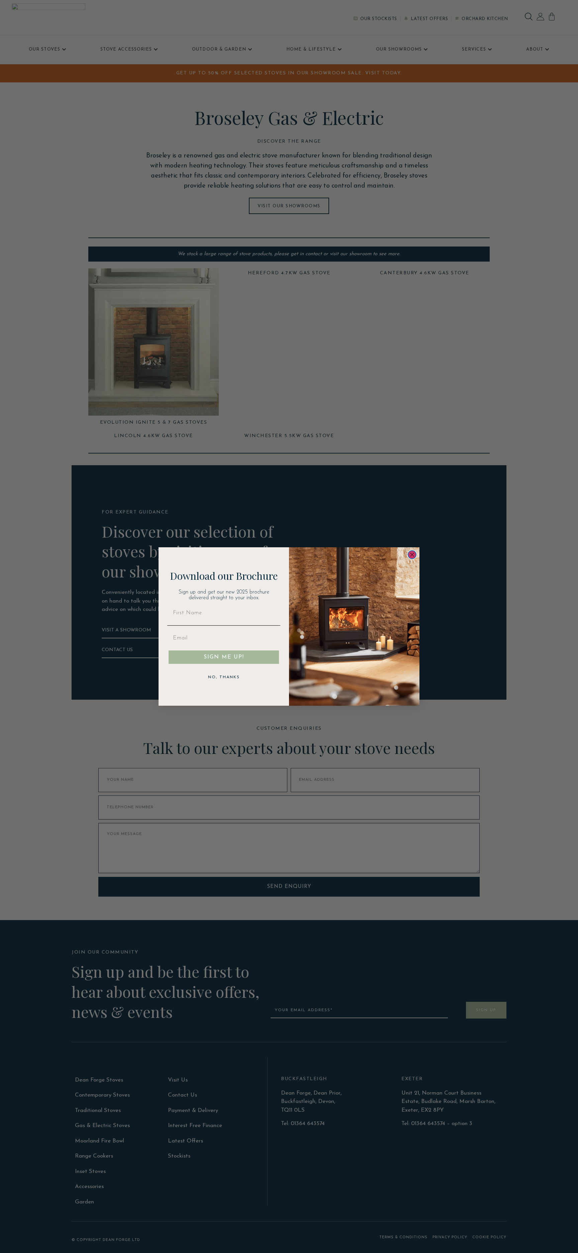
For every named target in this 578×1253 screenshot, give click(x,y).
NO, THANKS (224, 677)
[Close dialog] (412, 555)
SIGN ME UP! (224, 657)
